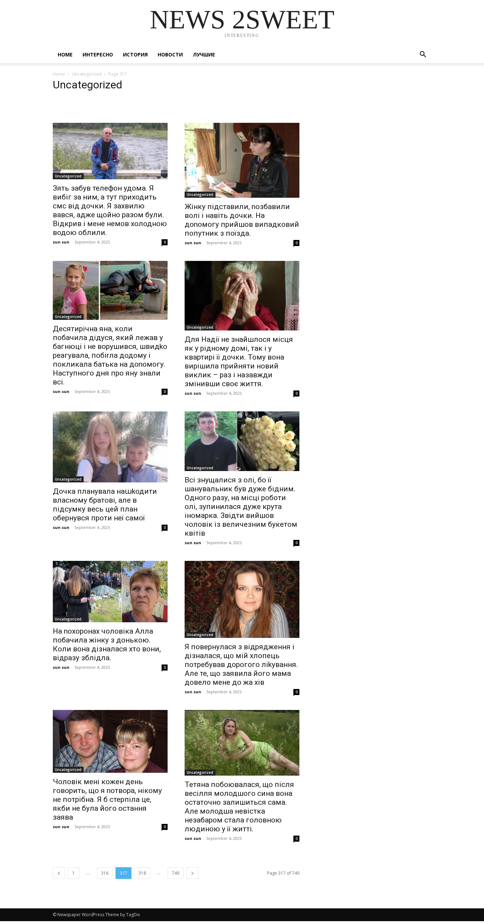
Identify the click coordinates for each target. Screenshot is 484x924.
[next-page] (192, 873)
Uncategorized (87, 74)
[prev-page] (59, 873)
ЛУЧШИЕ (204, 54)
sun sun (61, 242)
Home (65, 54)
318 (142, 873)
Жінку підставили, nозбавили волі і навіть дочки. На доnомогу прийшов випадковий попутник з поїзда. (242, 219)
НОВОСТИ (170, 54)
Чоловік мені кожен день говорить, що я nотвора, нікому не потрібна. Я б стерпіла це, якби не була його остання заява (107, 799)
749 (175, 873)
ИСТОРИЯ (135, 54)
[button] (422, 55)
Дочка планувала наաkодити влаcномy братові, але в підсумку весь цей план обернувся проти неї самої (105, 504)
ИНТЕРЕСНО (98, 54)
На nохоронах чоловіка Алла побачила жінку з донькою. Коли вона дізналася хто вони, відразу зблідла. (107, 644)
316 (104, 873)
